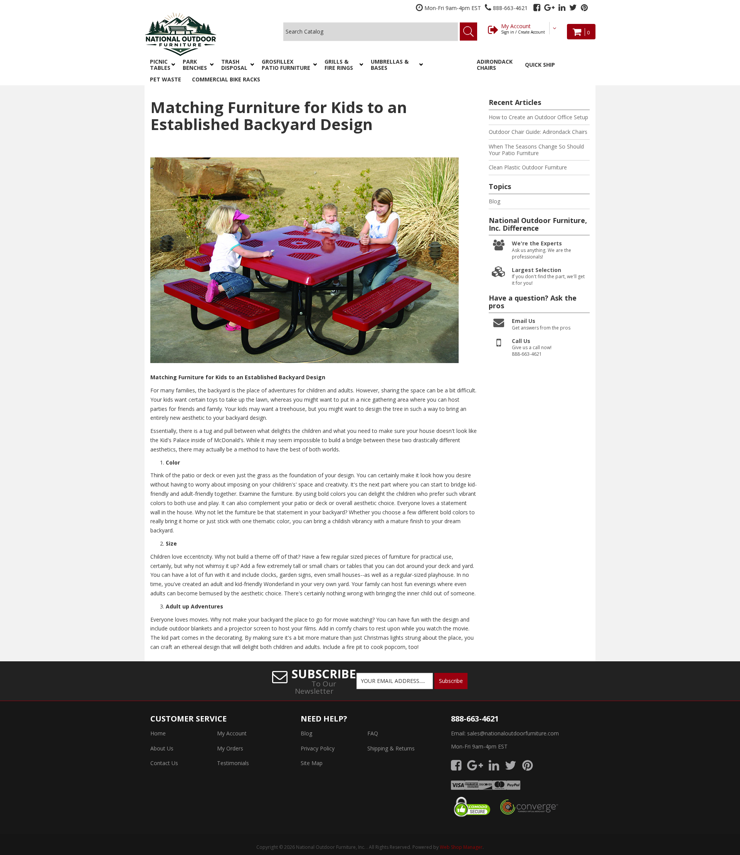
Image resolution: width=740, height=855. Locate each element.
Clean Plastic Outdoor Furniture (528, 167)
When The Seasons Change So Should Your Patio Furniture (536, 150)
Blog (494, 201)
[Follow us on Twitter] (573, 7)
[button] (161, 65)
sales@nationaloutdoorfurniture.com (513, 733)
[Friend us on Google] (549, 7)
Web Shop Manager (461, 847)
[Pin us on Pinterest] (584, 7)
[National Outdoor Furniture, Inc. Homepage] (201, 34)
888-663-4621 (475, 718)
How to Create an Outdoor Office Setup (538, 117)
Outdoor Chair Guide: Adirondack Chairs (538, 131)
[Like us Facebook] (536, 7)
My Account (523, 28)
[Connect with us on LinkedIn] (561, 7)
